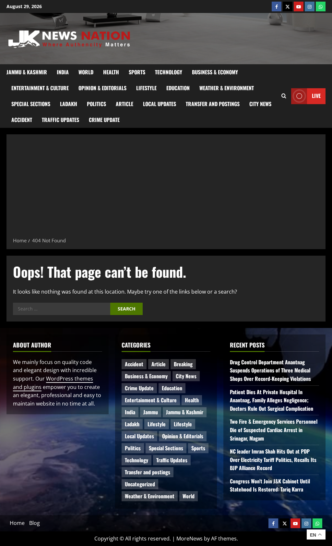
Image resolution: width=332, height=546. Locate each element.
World (85, 72)
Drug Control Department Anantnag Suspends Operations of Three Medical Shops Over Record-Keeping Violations (270, 370)
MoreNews (189, 538)
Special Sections (30, 104)
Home (17, 523)
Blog (34, 523)
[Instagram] (309, 6)
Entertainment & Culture (40, 88)
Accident (21, 120)
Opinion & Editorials (102, 88)
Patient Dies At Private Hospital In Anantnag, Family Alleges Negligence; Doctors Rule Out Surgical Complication (271, 400)
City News (260, 104)
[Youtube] (298, 6)
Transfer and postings (213, 104)
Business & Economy (215, 72)
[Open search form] (283, 96)
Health (111, 72)
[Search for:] (61, 309)
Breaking (183, 364)
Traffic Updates (60, 120)
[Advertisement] (166, 187)
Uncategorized (140, 484)
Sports (137, 72)
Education (178, 88)
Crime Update (104, 120)
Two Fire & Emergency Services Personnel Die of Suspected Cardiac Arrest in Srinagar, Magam (273, 430)
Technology (168, 72)
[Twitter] (287, 6)
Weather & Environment (226, 88)
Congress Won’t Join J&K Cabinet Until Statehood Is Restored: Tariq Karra (270, 485)
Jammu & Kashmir (26, 72)
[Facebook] (276, 6)
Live (316, 96)
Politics (96, 104)
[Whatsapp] (321, 6)
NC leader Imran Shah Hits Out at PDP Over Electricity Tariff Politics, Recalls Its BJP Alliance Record (273, 459)
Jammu (150, 412)
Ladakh (68, 104)
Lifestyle (146, 88)
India (63, 72)
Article (124, 104)
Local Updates (159, 104)
